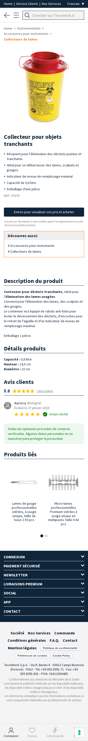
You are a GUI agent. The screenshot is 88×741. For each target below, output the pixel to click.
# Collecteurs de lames (24, 251)
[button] (41, 535)
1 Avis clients (45, 391)
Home (8, 3)
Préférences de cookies (32, 655)
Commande (64, 633)
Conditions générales (27, 640)
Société (17, 633)
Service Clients (27, 3)
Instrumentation (29, 28)
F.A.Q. (54, 640)
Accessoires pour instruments (26, 33)
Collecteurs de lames (21, 39)
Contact (70, 640)
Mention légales (22, 647)
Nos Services (51, 3)
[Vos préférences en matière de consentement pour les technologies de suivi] (79, 732)
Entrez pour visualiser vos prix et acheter (44, 212)
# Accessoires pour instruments (31, 245)
